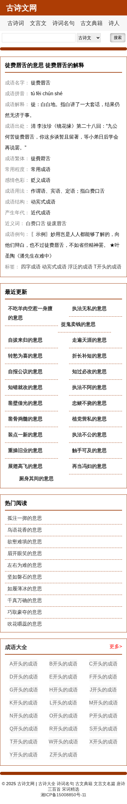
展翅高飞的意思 (25, 466)
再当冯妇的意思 (89, 466)
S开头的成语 (103, 728)
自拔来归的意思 (25, 340)
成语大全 (16, 647)
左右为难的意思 (24, 565)
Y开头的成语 (24, 754)
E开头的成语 (63, 676)
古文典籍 (91, 23)
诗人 (114, 23)
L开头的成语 (63, 702)
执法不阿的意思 (89, 387)
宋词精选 (70, 789)
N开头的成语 (24, 715)
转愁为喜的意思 (25, 355)
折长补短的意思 (89, 355)
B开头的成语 (63, 663)
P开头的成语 (103, 715)
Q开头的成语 (24, 728)
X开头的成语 (103, 741)
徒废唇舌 (57, 223)
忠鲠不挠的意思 (89, 403)
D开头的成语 (24, 676)
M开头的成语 (103, 702)
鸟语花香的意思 (24, 529)
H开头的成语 (63, 689)
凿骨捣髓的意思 (25, 418)
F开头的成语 (103, 676)
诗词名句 (63, 23)
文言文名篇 (104, 783)
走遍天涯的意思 (89, 340)
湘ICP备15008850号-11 (63, 794)
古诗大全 (46, 783)
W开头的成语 (63, 741)
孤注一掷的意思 (24, 518)
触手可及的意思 (89, 450)
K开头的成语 (24, 702)
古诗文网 (26, 783)
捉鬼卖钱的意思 (78, 324)
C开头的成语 (103, 663)
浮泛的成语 (80, 266)
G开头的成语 (24, 689)
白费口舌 (36, 223)
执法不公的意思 (89, 434)
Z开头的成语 (63, 754)
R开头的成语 (63, 728)
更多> (115, 646)
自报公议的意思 (25, 371)
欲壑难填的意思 (24, 541)
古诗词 (15, 23)
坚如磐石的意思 (24, 576)
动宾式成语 (54, 266)
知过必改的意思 (89, 371)
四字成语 (31, 266)
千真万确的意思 (24, 600)
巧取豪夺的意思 (24, 612)
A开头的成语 (24, 663)
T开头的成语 (107, 266)
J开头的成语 (103, 689)
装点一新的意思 (25, 434)
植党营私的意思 (89, 418)
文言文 (38, 23)
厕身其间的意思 (36, 478)
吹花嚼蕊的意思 (24, 624)
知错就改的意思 (25, 387)
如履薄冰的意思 (24, 588)
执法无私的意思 (89, 308)
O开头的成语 (63, 715)
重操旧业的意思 (25, 450)
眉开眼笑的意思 (24, 553)
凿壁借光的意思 (25, 403)
